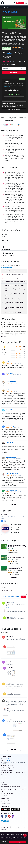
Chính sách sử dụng (5, 784)
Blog (2, 780)
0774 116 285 (8, 760)
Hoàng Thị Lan (10, 442)
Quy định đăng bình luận (13, 596)
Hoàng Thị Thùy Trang (12, 473)
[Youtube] (9, 816)
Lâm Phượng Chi (10, 389)
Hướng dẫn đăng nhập (6, 768)
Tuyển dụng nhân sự (5, 803)
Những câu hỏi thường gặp (7, 765)
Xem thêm (14, 504)
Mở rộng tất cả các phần (7, 267)
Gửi (23, 596)
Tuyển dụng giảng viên (6, 801)
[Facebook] (2, 816)
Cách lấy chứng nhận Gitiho (7, 793)
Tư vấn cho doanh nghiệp (14, 109)
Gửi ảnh (4, 596)
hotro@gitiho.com (8, 758)
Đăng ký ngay (14, 72)
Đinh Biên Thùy (10, 426)
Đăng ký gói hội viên (14, 94)
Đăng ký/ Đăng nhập (5, 7)
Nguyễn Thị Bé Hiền (11, 381)
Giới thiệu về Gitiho (5, 779)
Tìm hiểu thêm (7, 86)
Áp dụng (23, 68)
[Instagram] (13, 816)
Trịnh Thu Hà (9, 373)
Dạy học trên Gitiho (5, 798)
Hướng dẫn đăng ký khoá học (7, 767)
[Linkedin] (6, 816)
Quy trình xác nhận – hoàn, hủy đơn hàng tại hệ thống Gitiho (13, 790)
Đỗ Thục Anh (9, 361)
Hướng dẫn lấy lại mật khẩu (7, 770)
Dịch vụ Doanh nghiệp (6, 800)
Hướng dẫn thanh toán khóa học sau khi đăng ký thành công (13, 773)
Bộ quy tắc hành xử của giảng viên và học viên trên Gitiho (14, 788)
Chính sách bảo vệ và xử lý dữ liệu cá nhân (10, 786)
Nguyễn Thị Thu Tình (11, 490)
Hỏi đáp (2, 782)
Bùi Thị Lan (9, 409)
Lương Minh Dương (11, 457)
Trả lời (7, 607)
